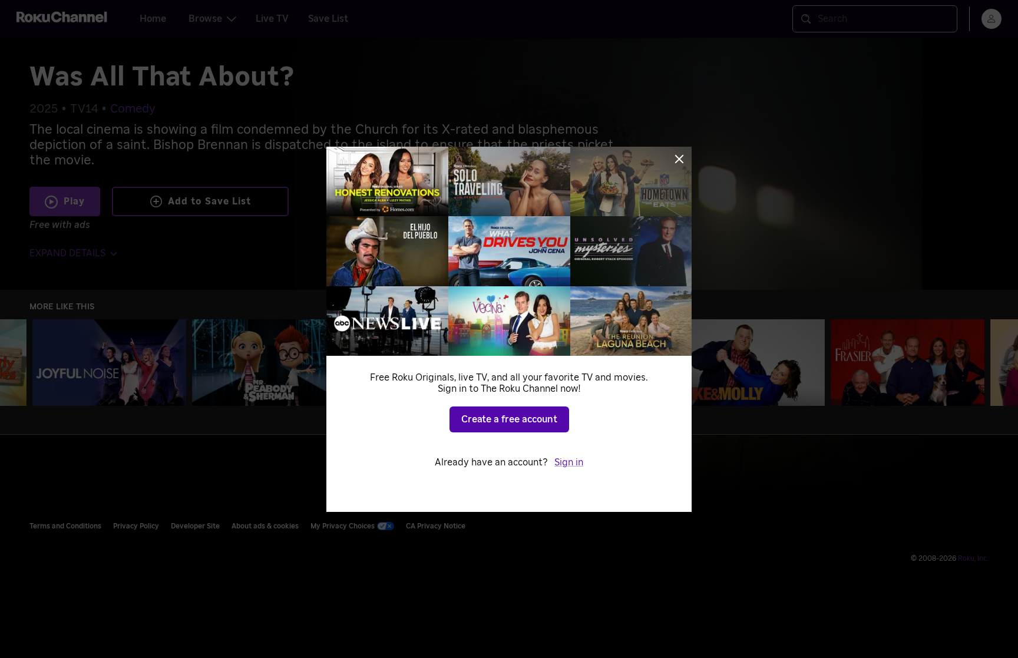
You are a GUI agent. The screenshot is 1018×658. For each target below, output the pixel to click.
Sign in (568, 462)
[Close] (679, 159)
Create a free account (509, 419)
